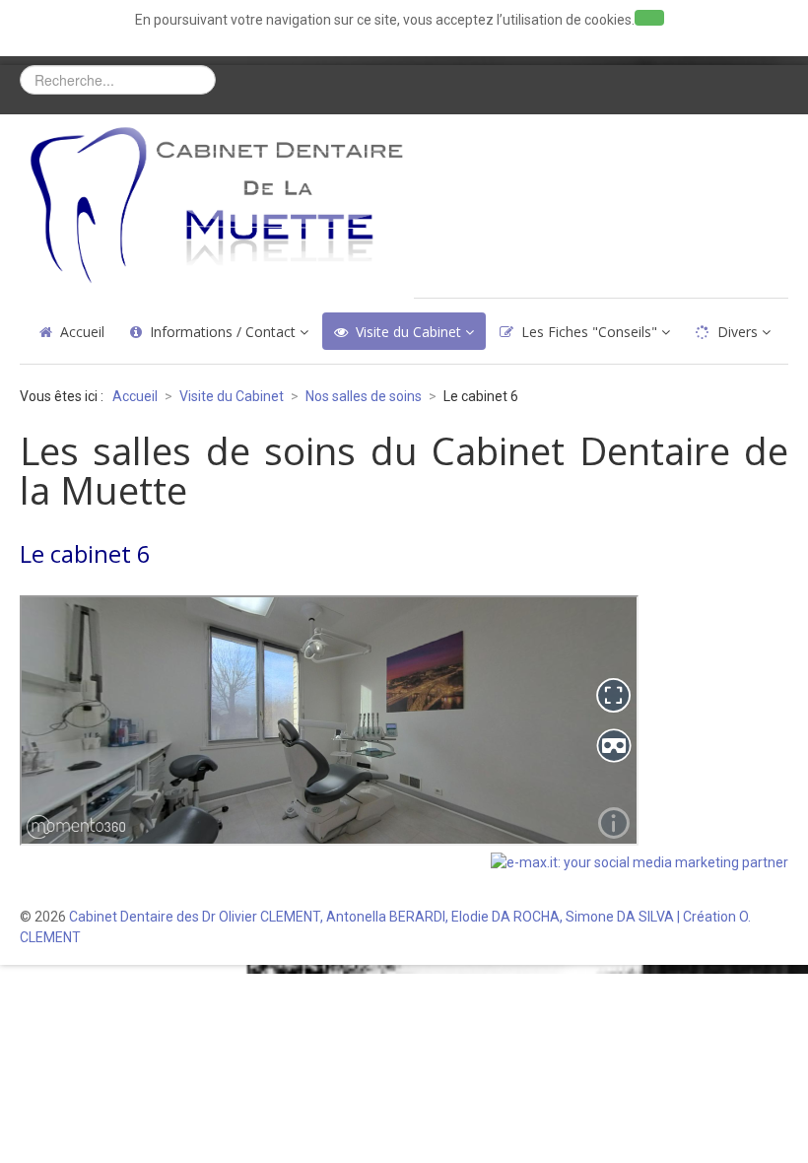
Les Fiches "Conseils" (589, 331)
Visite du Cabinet (408, 331)
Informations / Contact (223, 331)
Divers (737, 331)
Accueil (82, 331)
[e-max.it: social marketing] (639, 861)
